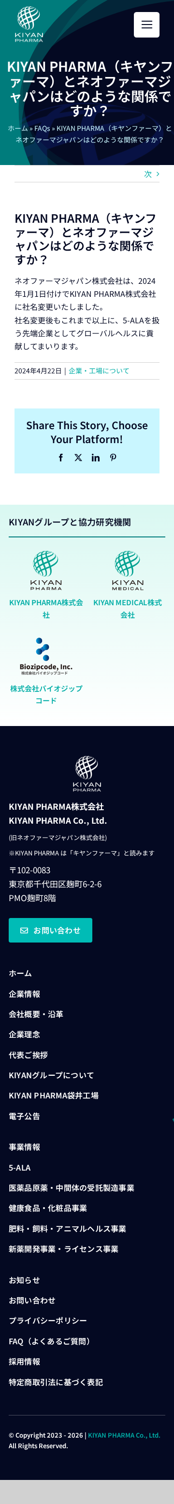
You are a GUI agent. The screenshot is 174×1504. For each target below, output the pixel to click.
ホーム (18, 128)
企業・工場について (99, 370)
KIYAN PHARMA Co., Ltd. (124, 1435)
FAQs (42, 128)
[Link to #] (147, 25)
